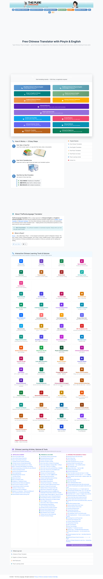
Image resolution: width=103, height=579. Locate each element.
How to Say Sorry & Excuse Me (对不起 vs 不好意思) (51, 468)
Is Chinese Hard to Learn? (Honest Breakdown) (51, 496)
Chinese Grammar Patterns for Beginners (21, 482)
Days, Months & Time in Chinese (47, 512)
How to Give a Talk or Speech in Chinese (49, 502)
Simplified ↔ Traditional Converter (75, 527)
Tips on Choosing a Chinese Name (48, 505)
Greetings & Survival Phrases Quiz (75, 518)
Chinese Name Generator (73, 510)
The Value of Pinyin (16, 476)
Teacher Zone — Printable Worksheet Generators (78, 529)
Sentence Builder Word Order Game (75, 505)
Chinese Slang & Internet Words (47, 476)
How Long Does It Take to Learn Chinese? (21, 492)
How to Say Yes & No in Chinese (47, 471)
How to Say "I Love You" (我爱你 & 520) (49, 474)
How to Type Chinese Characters (19, 459)
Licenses (45, 576)
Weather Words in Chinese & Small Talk (49, 487)
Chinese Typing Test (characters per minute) (77, 498)
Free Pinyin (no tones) (75, 153)
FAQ (25, 244)
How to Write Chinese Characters (19, 458)
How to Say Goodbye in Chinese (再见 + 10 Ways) (51, 464)
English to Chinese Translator (20, 557)
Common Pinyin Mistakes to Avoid (19, 471)
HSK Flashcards (17, 560)
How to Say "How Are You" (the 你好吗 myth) (50, 469)
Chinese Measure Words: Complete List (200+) (51, 497)
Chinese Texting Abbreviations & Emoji (49, 478)
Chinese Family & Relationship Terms (48, 509)
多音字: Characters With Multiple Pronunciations (22, 466)
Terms (40, 576)
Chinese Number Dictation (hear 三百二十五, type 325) (79, 490)
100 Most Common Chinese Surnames (49, 507)
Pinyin (13, 235)
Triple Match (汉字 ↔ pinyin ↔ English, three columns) (79, 493)
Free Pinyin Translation (75, 150)
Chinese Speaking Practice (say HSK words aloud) (78, 484)
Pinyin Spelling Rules (16, 473)
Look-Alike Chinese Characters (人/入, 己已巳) (22, 464)
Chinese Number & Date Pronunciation (20, 486)
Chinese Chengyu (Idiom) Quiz (74, 521)
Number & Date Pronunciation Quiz (75, 463)
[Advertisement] (55, 25)
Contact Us (72, 160)
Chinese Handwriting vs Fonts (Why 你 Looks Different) (24, 468)
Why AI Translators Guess (17, 479)
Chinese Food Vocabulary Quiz (74, 519)
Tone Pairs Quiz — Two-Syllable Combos (76, 464)
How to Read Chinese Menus (47, 481)
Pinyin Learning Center (75, 157)
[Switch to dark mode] (49, 12)
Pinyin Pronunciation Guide (18, 456)
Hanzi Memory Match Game (74, 479)
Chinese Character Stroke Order (75, 506)
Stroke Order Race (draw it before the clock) (77, 497)
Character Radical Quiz (73, 471)
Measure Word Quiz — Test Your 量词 (75, 468)
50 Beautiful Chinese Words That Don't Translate (51, 492)
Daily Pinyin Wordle (72, 481)
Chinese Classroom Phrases (47, 459)
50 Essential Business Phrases (47, 458)
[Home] (13, 10)
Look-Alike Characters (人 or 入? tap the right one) (78, 489)
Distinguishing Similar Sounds (18, 474)
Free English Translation (75, 147)
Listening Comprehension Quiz (74, 469)
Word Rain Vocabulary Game (74, 503)
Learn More (17, 244)
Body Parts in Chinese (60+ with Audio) (49, 489)
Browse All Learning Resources (80, 545)
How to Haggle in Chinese (46, 501)
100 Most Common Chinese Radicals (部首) (21, 463)
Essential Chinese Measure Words (48, 510)
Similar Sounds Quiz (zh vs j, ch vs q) (75, 461)
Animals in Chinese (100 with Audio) (48, 486)
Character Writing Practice (73, 508)
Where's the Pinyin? (16, 478)
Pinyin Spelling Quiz (72, 459)
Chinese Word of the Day (73, 523)
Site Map (55, 576)
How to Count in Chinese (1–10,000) (20, 484)
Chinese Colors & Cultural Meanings (48, 514)
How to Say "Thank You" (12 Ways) (48, 466)
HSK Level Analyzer (72, 524)
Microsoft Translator (23, 221)
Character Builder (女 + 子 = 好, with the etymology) (79, 492)
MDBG (56, 219)
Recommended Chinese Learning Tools (20, 494)
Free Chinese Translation (76, 144)
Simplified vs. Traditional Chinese (19, 481)
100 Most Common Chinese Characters (20, 461)
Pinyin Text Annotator (72, 526)
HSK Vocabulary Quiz (72, 466)
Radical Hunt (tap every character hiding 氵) (77, 495)
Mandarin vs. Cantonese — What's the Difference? (23, 491)
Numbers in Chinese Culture (18, 487)
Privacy (36, 576)
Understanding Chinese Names (47, 504)
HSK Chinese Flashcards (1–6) (74, 511)
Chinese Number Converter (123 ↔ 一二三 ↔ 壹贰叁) (79, 474)
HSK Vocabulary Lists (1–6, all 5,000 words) (77, 513)
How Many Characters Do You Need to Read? (50, 499)
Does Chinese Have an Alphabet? (19, 489)
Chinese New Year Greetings (47, 479)
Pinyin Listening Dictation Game (74, 482)
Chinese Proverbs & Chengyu (47, 515)
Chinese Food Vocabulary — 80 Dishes (49, 482)
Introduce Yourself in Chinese (47, 461)
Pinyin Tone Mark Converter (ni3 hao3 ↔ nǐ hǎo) (78, 473)
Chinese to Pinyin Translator (19, 554)
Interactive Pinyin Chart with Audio (75, 456)
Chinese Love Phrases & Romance (48, 473)
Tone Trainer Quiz (71, 458)
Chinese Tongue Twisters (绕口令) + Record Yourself (52, 494)
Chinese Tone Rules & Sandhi (18, 469)
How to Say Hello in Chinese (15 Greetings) (50, 463)
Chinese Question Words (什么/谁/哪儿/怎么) (50, 491)
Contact (50, 576)
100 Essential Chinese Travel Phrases (49, 456)
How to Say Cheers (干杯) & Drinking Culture (50, 484)
